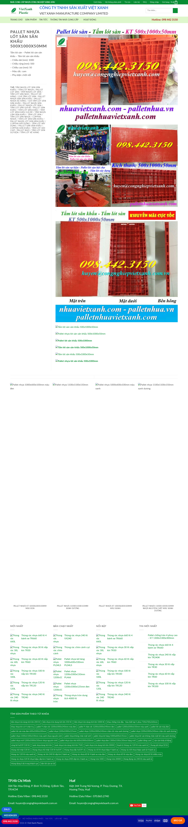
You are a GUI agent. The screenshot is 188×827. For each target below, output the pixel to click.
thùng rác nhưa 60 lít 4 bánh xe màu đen (88, 754)
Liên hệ (137, 2)
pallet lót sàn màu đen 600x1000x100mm (28, 731)
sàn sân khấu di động (162, 740)
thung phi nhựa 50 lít (159, 745)
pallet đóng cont (144, 740)
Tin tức (127, 2)
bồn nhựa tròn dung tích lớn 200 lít (25, 722)
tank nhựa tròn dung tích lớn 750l (68, 745)
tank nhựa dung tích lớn (42, 745)
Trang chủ (16, 20)
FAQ (145, 2)
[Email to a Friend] (19, 82)
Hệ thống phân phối (113, 2)
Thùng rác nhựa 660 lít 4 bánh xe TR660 (160, 646)
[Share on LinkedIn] (26, 82)
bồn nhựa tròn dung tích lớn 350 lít (57, 722)
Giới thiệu (98, 2)
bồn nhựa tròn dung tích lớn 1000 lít (89, 722)
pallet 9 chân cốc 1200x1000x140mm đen (96, 727)
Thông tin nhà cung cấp (64, 20)
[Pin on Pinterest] (23, 82)
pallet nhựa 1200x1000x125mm (63, 731)
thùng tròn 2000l (113, 759)
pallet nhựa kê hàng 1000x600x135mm (110, 736)
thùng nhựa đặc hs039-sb (74, 750)
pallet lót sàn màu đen (160, 727)
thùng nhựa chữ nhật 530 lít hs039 (46, 750)
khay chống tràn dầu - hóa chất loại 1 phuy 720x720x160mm (132, 722)
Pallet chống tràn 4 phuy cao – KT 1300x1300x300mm (162, 636)
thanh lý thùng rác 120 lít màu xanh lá (132, 745)
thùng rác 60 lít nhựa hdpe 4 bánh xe (103, 750)
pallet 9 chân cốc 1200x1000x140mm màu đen (56, 727)
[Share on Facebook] (12, 82)
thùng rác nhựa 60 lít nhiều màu (148, 754)
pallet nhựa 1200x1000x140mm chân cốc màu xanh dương (103, 731)
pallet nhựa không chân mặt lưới (78, 736)
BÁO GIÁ (178, 821)
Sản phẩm (31, 20)
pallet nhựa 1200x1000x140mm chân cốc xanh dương (153, 731)
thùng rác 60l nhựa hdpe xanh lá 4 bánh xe (138, 750)
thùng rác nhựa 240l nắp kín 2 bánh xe (72, 759)
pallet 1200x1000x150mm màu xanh (132, 727)
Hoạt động (89, 20)
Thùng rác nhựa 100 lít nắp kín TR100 (162, 685)
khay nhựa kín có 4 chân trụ (22, 727)
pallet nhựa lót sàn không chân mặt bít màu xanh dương (152, 736)
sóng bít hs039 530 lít (20, 745)
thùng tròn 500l (97, 759)
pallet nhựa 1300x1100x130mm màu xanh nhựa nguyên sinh (36, 736)
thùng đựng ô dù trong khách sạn (24, 764)
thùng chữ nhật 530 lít (20, 750)
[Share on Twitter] (16, 82)
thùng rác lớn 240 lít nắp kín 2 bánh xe (53, 754)
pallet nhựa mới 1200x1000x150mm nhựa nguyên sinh (34, 740)
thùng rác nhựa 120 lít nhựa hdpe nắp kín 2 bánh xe (32, 759)
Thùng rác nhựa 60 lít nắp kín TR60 (161, 675)
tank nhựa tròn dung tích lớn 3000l (99, 745)
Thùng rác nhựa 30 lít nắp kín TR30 (161, 665)
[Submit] (175, 10)
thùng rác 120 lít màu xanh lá (23, 754)
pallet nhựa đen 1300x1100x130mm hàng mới (115, 740)
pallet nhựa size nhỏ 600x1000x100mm (77, 740)
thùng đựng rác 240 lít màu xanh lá (138, 759)
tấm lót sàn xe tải (48, 764)
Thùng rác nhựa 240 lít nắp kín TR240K (162, 656)
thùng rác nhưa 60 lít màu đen (120, 754)
